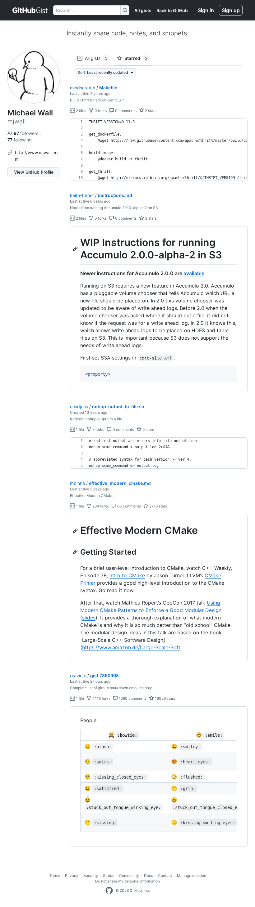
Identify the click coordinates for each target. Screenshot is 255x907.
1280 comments (132, 698)
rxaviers (78, 675)
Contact (165, 875)
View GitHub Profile (33, 172)
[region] (158, 150)
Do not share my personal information (127, 881)
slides (88, 617)
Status (108, 875)
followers (26, 133)
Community (129, 875)
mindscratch (82, 87)
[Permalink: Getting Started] (76, 551)
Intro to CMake (127, 575)
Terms (54, 875)
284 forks (100, 506)
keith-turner (82, 195)
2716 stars (157, 506)
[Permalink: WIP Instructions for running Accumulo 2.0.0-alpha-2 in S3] (76, 248)
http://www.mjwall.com (36, 156)
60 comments (128, 506)
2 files (80, 110)
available (193, 273)
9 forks (97, 429)
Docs (148, 875)
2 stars (150, 110)
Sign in (206, 10)
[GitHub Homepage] (109, 891)
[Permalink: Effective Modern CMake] (76, 530)
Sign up (231, 10)
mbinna (77, 483)
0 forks (100, 110)
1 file (79, 429)
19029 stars (164, 698)
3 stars (150, 218)
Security (90, 875)
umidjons (79, 406)
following (19, 139)
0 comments (125, 110)
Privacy (71, 875)
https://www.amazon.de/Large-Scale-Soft (131, 647)
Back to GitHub (172, 10)
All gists (142, 10)
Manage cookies (191, 875)
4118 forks (100, 698)
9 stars (147, 429)
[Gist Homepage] (30, 10)
